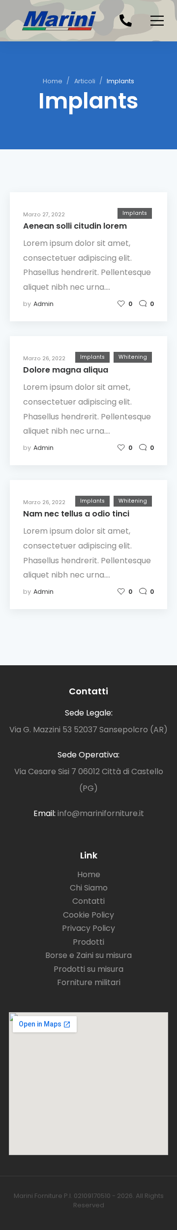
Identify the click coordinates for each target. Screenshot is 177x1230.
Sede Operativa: (88, 754)
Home (52, 81)
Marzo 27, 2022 (44, 214)
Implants (134, 213)
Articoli (84, 81)
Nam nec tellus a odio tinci (76, 513)
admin (43, 304)
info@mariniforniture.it (101, 813)
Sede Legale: (89, 712)
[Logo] (57, 20)
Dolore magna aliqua (65, 370)
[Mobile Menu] (157, 21)
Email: (44, 813)
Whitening (132, 357)
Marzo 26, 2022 (44, 358)
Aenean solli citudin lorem (75, 226)
